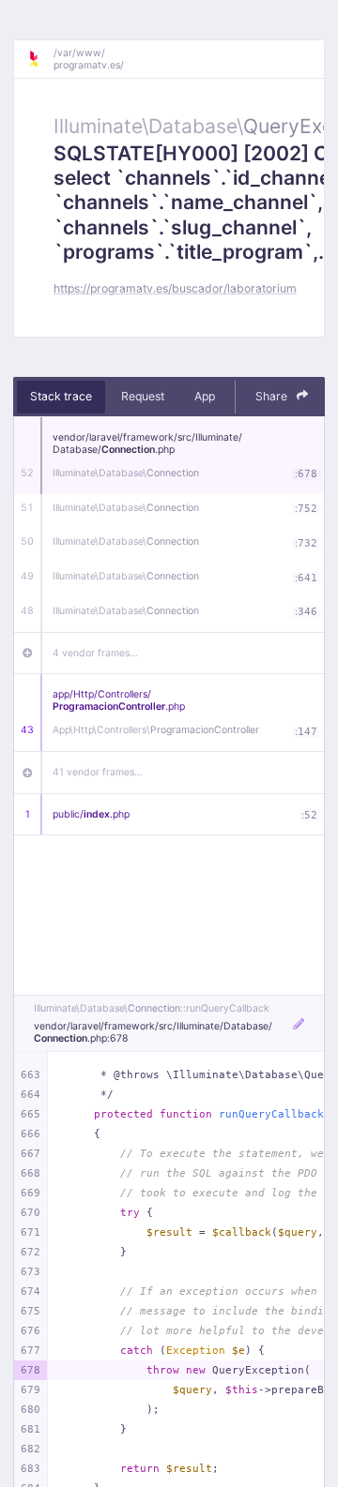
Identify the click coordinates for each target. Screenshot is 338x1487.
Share (272, 396)
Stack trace (61, 396)
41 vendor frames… (98, 772)
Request (142, 396)
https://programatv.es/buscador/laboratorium (175, 288)
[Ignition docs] (40, 59)
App (204, 396)
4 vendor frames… (95, 653)
